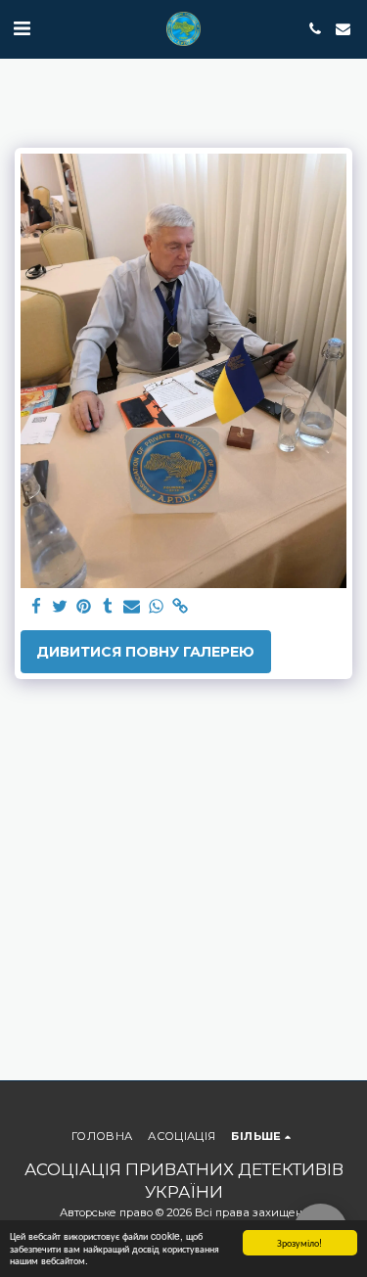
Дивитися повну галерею (145, 652)
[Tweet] (60, 607)
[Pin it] (84, 607)
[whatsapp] (156, 607)
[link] (180, 607)
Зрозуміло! (299, 1242)
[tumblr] (108, 607)
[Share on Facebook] (36, 607)
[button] (21, 28)
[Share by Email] (132, 607)
